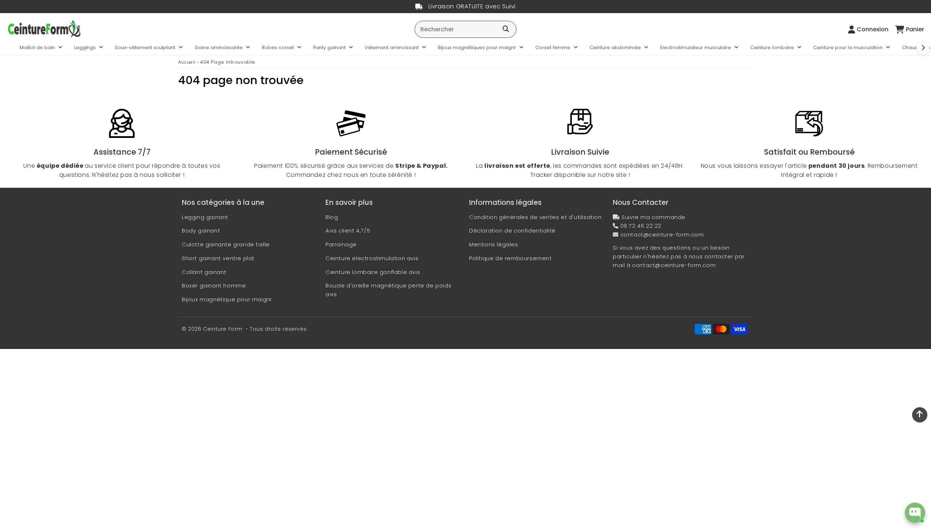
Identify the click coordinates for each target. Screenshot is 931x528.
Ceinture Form (223, 329)
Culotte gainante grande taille (226, 244)
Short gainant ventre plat (218, 258)
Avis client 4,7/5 (347, 230)
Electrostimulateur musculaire (695, 47)
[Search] (505, 29)
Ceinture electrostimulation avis (371, 258)
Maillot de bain (37, 47)
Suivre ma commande (654, 217)
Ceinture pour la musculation (848, 47)
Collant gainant (204, 272)
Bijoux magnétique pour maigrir (227, 299)
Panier (915, 29)
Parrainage (341, 244)
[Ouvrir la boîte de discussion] (915, 513)
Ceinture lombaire (772, 47)
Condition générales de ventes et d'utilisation (535, 217)
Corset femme (552, 47)
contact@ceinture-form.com (662, 234)
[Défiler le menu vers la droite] (923, 47)
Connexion (872, 29)
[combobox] (465, 29)
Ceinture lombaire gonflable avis (372, 272)
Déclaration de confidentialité (512, 230)
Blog (331, 217)
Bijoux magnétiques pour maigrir (477, 47)
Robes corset (278, 47)
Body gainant (201, 230)
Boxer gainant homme (214, 285)
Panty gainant (329, 47)
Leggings (85, 47)
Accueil (186, 62)
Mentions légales (493, 244)
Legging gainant (205, 217)
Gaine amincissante (219, 47)
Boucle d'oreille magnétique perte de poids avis (388, 290)
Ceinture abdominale (615, 47)
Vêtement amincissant (392, 47)
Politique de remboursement (510, 258)
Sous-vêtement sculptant (145, 47)
